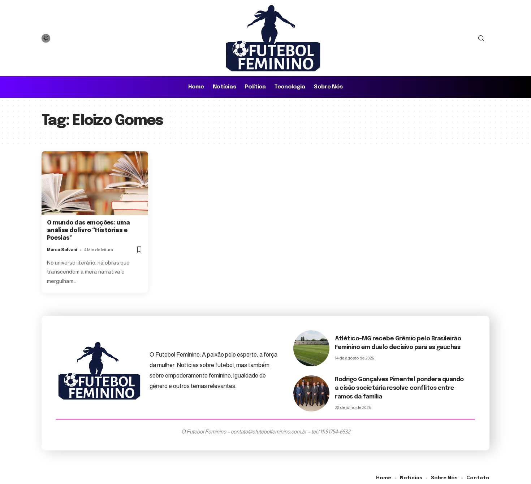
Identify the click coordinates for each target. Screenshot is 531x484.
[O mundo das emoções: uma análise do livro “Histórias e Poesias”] (95, 183)
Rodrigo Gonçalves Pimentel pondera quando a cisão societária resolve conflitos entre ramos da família (399, 388)
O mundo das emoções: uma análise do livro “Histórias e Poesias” (88, 230)
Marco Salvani (62, 249)
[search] (481, 38)
